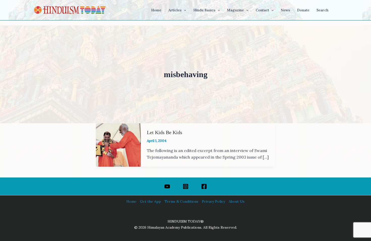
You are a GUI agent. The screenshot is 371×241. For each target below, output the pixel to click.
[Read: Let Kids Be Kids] (118, 144)
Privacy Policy (213, 201)
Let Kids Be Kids (164, 132)
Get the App (150, 201)
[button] (183, 10)
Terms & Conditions (181, 201)
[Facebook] (204, 186)
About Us (237, 201)
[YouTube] (167, 186)
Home (131, 201)
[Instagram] (186, 186)
